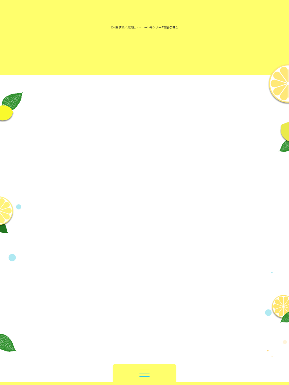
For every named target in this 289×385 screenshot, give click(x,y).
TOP (144, 360)
